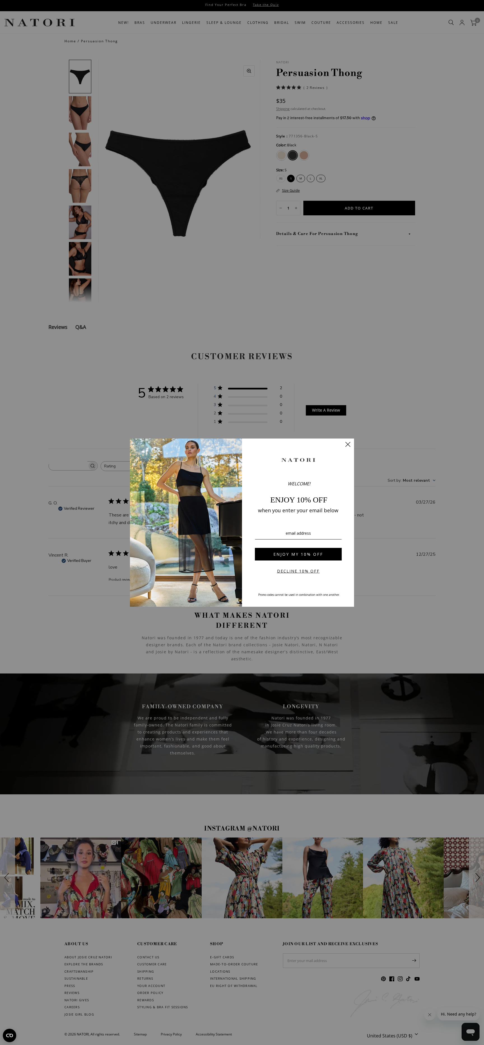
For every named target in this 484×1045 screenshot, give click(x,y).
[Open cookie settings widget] (9, 1035)
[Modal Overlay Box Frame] (242, 523)
